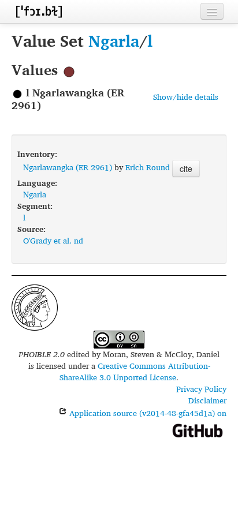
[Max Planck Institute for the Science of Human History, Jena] (35, 306)
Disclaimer (207, 400)
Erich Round (147, 167)
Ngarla (113, 41)
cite (186, 168)
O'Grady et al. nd (53, 240)
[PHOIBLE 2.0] (39, 11)
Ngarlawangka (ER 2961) (67, 167)
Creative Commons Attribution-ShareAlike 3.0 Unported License (135, 371)
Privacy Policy (201, 388)
